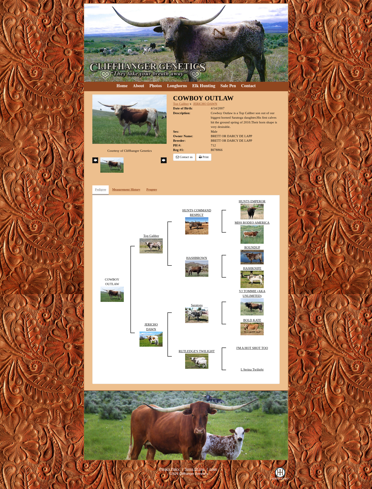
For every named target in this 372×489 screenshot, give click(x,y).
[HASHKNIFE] (252, 279)
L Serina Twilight (252, 369)
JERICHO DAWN (205, 104)
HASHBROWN (196, 258)
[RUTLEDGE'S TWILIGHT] (196, 361)
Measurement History (126, 189)
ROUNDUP (252, 247)
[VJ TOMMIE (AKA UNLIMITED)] (252, 306)
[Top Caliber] (151, 245)
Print (205, 157)
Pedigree (100, 189)
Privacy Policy (169, 469)
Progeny (151, 189)
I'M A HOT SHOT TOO (252, 348)
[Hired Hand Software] (280, 473)
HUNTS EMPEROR (252, 201)
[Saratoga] (196, 315)
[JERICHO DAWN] (151, 338)
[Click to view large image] (129, 119)
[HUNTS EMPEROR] (252, 211)
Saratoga (197, 305)
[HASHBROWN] (196, 268)
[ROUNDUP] (252, 257)
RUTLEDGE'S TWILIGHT (197, 351)
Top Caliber (181, 104)
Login (213, 469)
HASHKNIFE (252, 268)
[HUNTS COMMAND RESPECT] (196, 225)
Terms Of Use (195, 469)
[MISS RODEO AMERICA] (252, 234)
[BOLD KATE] (252, 328)
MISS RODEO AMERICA (252, 222)
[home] (186, 41)
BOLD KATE (252, 320)
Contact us (185, 157)
